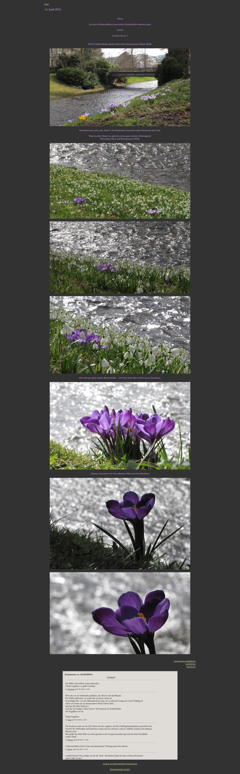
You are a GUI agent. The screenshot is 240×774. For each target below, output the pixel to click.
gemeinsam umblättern (185, 661)
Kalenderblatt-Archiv (120, 769)
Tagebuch (191, 666)
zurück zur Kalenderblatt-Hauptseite (120, 763)
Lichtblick (191, 664)
